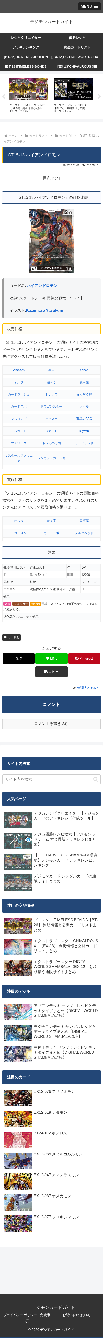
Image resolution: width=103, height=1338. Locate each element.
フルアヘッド (84, 533)
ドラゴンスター (51, 406)
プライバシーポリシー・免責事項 (26, 1318)
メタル (84, 406)
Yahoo (84, 370)
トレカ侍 (51, 394)
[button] (51, 671)
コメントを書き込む (51, 724)
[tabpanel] (29, 96)
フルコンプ (19, 419)
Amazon (19, 370)
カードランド (84, 443)
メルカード (19, 431)
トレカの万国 (51, 443)
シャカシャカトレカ (51, 458)
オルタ (18, 382)
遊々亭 (51, 382)
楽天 (51, 370)
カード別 (13, 637)
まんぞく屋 (84, 394)
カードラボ (19, 406)
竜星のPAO (84, 419)
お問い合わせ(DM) (76, 1315)
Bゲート (51, 431)
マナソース (19, 443)
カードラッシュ (19, 394)
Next (99, 96)
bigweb (84, 431)
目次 (47, 178)
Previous (3, 96)
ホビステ (51, 419)
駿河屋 (84, 382)
